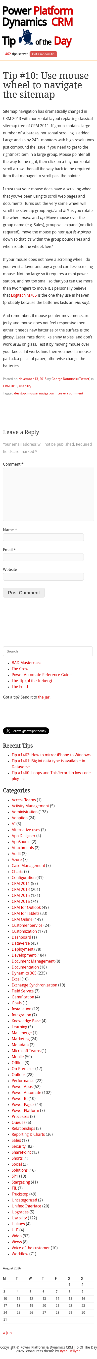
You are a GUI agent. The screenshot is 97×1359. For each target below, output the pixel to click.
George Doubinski (64, 379)
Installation (21, 1009)
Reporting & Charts (28, 1135)
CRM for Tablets (25, 914)
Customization (24, 932)
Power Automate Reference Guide (42, 675)
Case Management (28, 866)
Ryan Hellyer (70, 1351)
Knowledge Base (26, 1021)
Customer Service (27, 926)
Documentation (25, 968)
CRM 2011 (21, 884)
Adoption (20, 818)
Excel (16, 979)
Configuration (24, 878)
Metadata (20, 1045)
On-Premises (23, 1069)
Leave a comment (70, 393)
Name (10, 530)
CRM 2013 (10, 386)
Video (17, 1236)
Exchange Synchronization (34, 985)
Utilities (18, 1224)
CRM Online (22, 920)
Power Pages (23, 1105)
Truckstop (20, 1194)
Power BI (20, 1099)
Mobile (18, 1057)
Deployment (22, 950)
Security (19, 1147)
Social (17, 1165)
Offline (18, 1063)
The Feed (20, 687)
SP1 (15, 1177)
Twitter (84, 379)
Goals (17, 1003)
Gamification (23, 997)
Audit (16, 854)
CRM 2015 (21, 896)
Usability (25, 386)
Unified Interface (26, 1206)
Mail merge (22, 1033)
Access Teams (24, 800)
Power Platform (25, 1111)
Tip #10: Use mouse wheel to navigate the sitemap (46, 85)
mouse (32, 393)
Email (9, 550)
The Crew (20, 669)
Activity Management (30, 806)
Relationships (23, 1129)
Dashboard (21, 938)
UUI (15, 1230)
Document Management (33, 962)
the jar (43, 698)
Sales (16, 1141)
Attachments (23, 848)
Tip (36, 42)
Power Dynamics (37, 17)
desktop (20, 393)
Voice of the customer (31, 1248)
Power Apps (22, 1087)
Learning (19, 1027)
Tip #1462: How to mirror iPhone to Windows (51, 755)
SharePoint (21, 1153)
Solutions (20, 1171)
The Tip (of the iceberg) (32, 681)
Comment (13, 465)
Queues (18, 1123)
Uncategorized (24, 1200)
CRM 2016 (21, 902)
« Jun (7, 1333)
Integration (21, 1015)
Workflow (20, 1254)
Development (24, 956)
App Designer (23, 836)
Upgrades (20, 1212)
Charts (17, 872)
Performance (23, 1081)
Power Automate (26, 1093)
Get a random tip (43, 54)
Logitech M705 (24, 296)
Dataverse (21, 944)
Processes (20, 1117)
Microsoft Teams (26, 1051)
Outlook (19, 1075)
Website (10, 570)
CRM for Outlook (26, 908)
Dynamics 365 (24, 974)
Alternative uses (26, 830)
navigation (46, 393)
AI (13, 824)
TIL (14, 1189)
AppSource (21, 842)
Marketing (21, 1039)
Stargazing (21, 1183)
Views (17, 1242)
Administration (25, 812)
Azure (17, 860)
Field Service (23, 991)
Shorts (17, 1159)
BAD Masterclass (26, 663)
